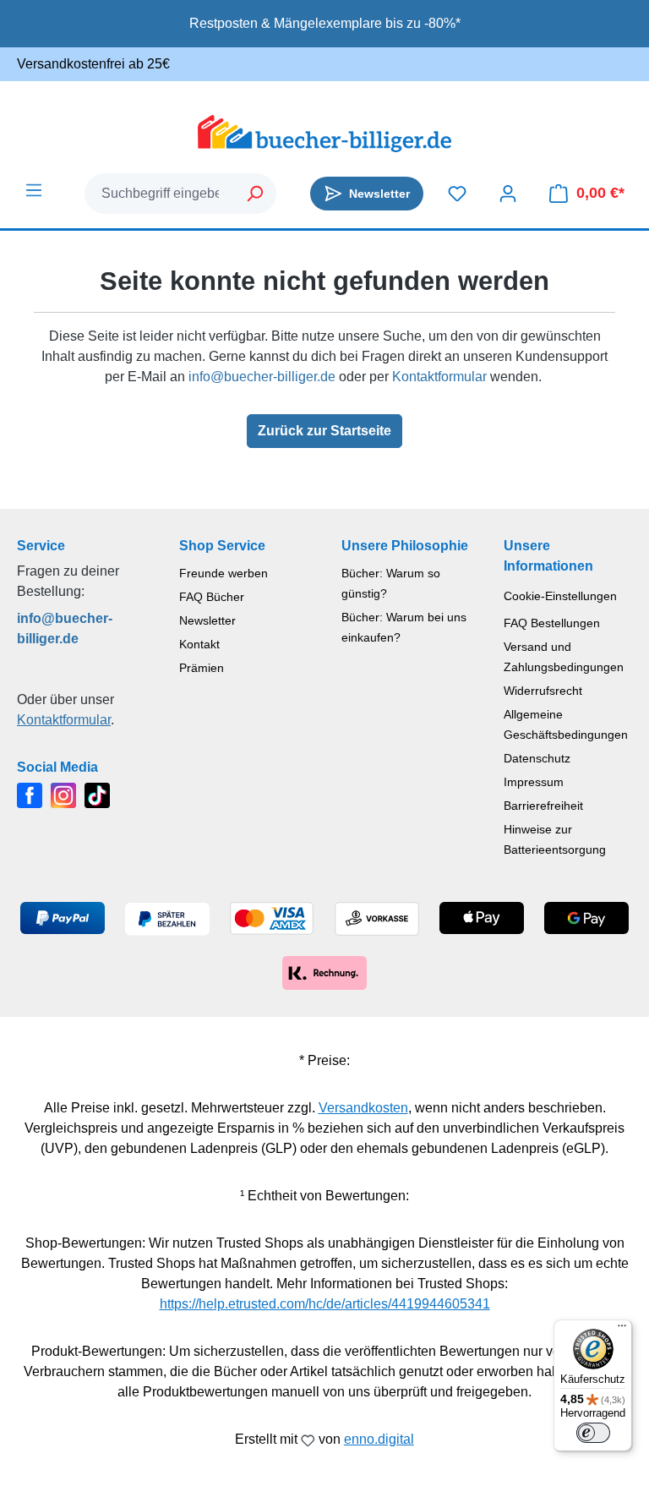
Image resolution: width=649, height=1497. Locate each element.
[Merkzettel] (457, 193)
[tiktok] (97, 794)
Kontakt (199, 644)
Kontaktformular (439, 376)
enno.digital (379, 1439)
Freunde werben (223, 573)
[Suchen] (255, 193)
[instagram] (63, 794)
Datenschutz (537, 758)
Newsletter (207, 620)
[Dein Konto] (508, 193)
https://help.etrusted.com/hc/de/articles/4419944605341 (325, 1304)
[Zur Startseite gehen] (324, 133)
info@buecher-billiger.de (261, 376)
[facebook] (29, 794)
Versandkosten (363, 1108)
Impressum (534, 782)
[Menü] (34, 190)
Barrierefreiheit (543, 805)
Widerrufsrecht (543, 690)
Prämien (201, 668)
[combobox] (160, 193)
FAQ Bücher (211, 597)
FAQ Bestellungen (552, 623)
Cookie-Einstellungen (560, 596)
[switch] (593, 1433)
